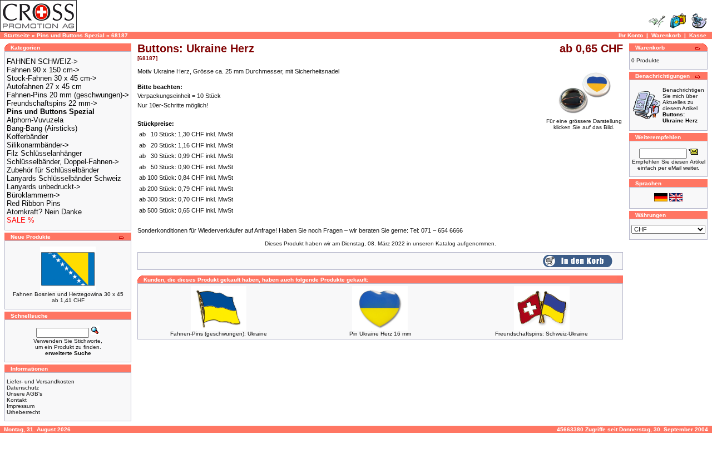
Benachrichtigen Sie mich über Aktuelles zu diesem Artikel (683, 105)
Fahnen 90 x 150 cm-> (43, 70)
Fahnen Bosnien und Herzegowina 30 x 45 (68, 294)
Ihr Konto (631, 35)
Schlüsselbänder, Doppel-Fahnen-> (63, 161)
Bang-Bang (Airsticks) (42, 128)
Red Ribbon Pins (34, 203)
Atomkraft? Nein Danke (44, 212)
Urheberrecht (23, 412)
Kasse (697, 35)
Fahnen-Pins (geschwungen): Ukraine (218, 334)
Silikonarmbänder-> (38, 145)
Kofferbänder (27, 136)
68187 (119, 35)
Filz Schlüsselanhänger (44, 153)
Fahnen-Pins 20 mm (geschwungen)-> (68, 95)
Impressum (20, 406)
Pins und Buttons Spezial (71, 35)
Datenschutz (23, 388)
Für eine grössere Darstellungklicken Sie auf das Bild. (584, 124)
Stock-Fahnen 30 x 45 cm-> (52, 78)
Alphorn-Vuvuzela (35, 120)
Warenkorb (666, 35)
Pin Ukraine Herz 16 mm (380, 334)
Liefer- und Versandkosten (41, 381)
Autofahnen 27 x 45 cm (44, 86)
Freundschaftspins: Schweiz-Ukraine (541, 334)
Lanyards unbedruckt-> (44, 187)
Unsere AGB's (24, 394)
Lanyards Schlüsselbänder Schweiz (64, 178)
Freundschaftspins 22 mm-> (52, 103)
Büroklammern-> (33, 195)
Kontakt (17, 400)
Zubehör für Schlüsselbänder (53, 170)
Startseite (17, 35)
